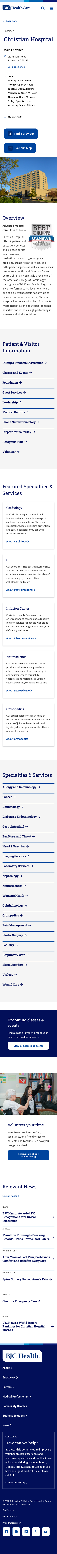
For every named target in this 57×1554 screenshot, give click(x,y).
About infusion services (20, 638)
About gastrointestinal (19, 590)
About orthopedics (17, 739)
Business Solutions (14, 1415)
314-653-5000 (15, 117)
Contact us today (15, 1482)
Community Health (14, 1406)
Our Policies (8, 1510)
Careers (7, 1387)
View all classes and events (28, 1045)
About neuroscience (18, 690)
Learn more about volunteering (28, 1155)
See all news (10, 1196)
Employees (9, 1377)
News (6, 1425)
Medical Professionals (16, 1396)
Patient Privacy (10, 1516)
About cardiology (16, 541)
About (6, 1368)
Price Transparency (12, 1523)
